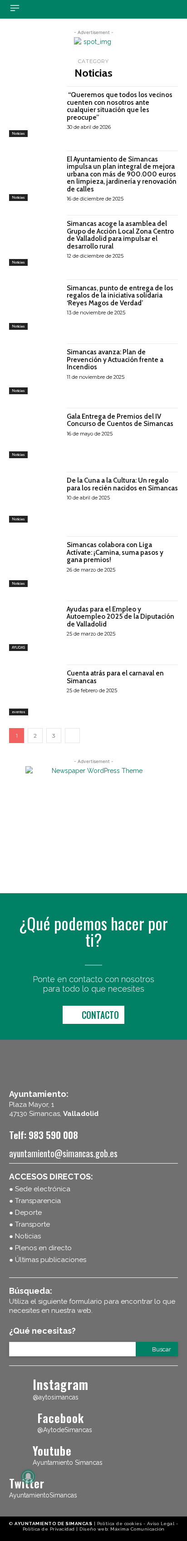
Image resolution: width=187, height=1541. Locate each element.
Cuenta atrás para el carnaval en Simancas (115, 677)
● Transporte (29, 1224)
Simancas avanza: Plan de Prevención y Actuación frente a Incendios (115, 359)
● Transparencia (35, 1201)
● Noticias (25, 1236)
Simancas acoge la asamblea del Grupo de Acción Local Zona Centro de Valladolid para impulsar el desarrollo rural (120, 235)
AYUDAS (18, 647)
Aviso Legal (161, 1523)
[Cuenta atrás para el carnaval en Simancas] (34, 690)
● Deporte (25, 1212)
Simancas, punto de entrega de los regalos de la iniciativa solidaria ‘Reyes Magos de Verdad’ (120, 295)
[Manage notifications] (28, 1476)
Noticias (18, 133)
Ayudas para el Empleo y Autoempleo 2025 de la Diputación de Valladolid (120, 616)
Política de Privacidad (49, 1528)
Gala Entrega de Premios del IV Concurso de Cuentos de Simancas (120, 420)
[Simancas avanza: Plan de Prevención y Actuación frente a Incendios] (34, 368)
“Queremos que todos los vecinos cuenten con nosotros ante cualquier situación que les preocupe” (119, 106)
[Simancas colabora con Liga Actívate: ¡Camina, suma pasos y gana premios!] (34, 561)
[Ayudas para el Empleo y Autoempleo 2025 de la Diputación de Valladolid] (34, 626)
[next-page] (72, 735)
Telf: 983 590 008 (43, 1135)
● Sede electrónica (39, 1189)
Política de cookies (119, 1523)
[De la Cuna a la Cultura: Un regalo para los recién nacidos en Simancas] (34, 497)
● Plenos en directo (40, 1248)
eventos (18, 711)
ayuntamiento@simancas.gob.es (63, 1153)
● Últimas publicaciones (47, 1260)
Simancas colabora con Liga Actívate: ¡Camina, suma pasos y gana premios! (115, 552)
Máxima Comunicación (137, 1528)
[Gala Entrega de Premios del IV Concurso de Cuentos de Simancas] (34, 433)
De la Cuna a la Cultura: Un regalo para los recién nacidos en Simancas (122, 484)
